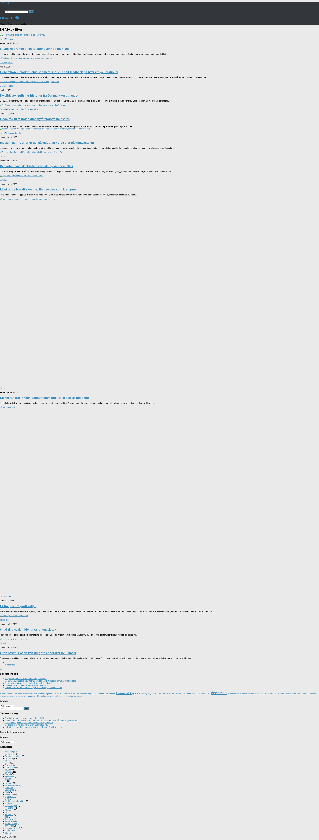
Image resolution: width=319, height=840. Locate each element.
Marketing (9, 794)
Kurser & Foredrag (13, 785)
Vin (6, 833)
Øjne (7, 799)
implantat (178, 693)
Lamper (202, 693)
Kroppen (11, 109)
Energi (3, 109)
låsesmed (219, 693)
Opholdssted (10, 797)
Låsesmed (9, 790)
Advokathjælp (11, 752)
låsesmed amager (233, 693)
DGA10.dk (4, 3)
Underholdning (11, 830)
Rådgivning (41, 696)
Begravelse (10, 754)
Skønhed (9, 810)
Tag (6, 817)
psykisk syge (22, 696)
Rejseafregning (12, 806)
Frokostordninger (142, 693)
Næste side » (11, 665)
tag (48, 696)
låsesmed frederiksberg (247, 693)
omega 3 (288, 693)
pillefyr (294, 693)
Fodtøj (8, 774)
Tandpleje (4, 620)
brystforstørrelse (52, 693)
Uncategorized (6, 62)
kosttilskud (187, 693)
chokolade (67, 693)
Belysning (9, 758)
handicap (165, 693)
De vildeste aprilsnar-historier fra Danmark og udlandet (39, 95)
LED (208, 693)
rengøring (31, 696)
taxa (64, 696)
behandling (18, 693)
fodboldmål (103, 693)
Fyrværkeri (9, 776)
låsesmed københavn (264, 693)
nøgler (282, 693)
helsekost (172, 693)
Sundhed (20, 109)
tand (51, 696)
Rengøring (9, 808)
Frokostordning (125, 693)
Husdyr (8, 779)
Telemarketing (11, 824)
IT (6, 781)
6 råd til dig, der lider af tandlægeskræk (28, 629)
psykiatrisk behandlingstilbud (8, 696)
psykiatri (313, 693)
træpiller (69, 696)
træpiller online (78, 696)
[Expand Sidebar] (1, 669)
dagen (73, 693)
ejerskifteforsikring (83, 693)
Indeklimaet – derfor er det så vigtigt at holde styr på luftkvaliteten (47, 142)
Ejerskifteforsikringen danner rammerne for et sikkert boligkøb (44, 397)
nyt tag (276, 693)
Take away (9, 819)
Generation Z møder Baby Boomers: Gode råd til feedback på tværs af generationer (59, 72)
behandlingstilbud (28, 693)
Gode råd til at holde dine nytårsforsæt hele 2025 (35, 119)
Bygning (9, 39)
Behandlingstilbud (13, 756)
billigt (35, 693)
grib (160, 693)
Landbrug (9, 788)
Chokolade (10, 767)
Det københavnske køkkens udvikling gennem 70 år (36, 166)
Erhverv (9, 133)
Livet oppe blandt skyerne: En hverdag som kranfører (38, 189)
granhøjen (154, 693)
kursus (195, 693)
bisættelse (41, 693)
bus (61, 693)
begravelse (10, 693)
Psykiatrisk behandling (15, 801)
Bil (6, 761)
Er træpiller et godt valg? (18, 606)
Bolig (2, 39)
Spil (6, 812)
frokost (112, 693)
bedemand (3, 693)
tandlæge (58, 696)
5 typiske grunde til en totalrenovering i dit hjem (34, 48)
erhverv (95, 693)
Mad (7, 792)
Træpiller (9, 826)
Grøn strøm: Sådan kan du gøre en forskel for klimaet (38, 653)
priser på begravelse (303, 693)
